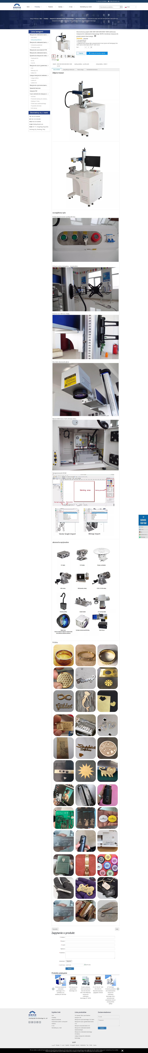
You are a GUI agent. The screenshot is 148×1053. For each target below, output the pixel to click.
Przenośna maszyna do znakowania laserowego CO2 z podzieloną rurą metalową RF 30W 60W (60, 990)
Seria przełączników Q (36, 39)
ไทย (87, 1045)
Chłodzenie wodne (35, 47)
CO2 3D (33, 63)
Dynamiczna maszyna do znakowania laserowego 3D (40, 55)
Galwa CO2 (33, 72)
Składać (70, 968)
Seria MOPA (34, 37)
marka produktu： (78, 64)
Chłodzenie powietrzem (36, 45)
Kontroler (33, 96)
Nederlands (83, 1045)
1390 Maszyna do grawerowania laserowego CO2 (73, 988)
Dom (53, 1015)
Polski (90, 1045)
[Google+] (32, 1022)
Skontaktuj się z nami (57, 1027)
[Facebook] (29, 1022)
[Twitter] (37, 1022)
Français (57, 1045)
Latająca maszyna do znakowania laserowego (40, 75)
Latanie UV (33, 80)
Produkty (54, 1017)
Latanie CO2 (34, 82)
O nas (53, 1025)
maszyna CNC (33, 91)
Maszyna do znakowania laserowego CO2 (40, 53)
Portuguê (72, 1045)
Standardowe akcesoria (92, 69)
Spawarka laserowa (35, 88)
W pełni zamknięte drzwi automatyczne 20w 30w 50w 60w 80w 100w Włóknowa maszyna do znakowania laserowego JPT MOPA (85, 992)
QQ (141, 532)
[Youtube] (40, 1022)
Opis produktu (56, 69)
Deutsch (77, 1045)
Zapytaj (81, 53)
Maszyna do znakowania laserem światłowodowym (40, 35)
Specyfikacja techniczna (68, 69)
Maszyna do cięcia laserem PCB (38, 50)
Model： (55, 64)
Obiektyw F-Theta (35, 101)
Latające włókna (34, 78)
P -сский (62, 1045)
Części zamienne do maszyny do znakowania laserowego (40, 94)
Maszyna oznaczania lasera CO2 (82, 1025)
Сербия (94, 1045)
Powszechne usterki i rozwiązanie (59, 1021)
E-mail (142, 529)
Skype (142, 526)
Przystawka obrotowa (36, 105)
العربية (53, 1045)
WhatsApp (143, 537)
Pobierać (54, 1023)
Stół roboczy (34, 108)
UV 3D (32, 60)
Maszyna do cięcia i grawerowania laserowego (40, 65)
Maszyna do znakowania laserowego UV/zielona (40, 42)
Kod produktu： (100, 64)
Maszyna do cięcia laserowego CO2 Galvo (84, 1019)
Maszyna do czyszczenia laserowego (39, 85)
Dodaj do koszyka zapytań (98, 53)
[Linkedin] (35, 1022)
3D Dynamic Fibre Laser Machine (82, 1015)
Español (67, 1045)
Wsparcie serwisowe (56, 1019)
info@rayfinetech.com (114, 1)
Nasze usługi (80, 69)
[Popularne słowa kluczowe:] (121, 7)
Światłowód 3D (34, 58)
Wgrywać (69, 961)
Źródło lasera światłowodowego (38, 103)
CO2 (32, 68)
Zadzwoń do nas (144, 534)
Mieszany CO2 (34, 70)
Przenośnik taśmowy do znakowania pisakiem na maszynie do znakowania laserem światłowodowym (40, 99)
